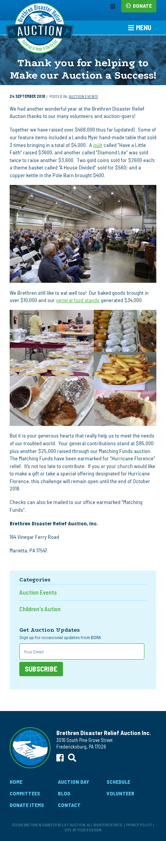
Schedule (118, 781)
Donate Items (27, 805)
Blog (64, 793)
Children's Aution (40, 609)
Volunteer (120, 793)
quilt (97, 145)
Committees (25, 793)
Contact (69, 805)
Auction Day (73, 781)
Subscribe (41, 669)
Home (16, 781)
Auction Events (83, 96)
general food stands (78, 300)
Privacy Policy (139, 824)
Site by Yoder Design (83, 829)
